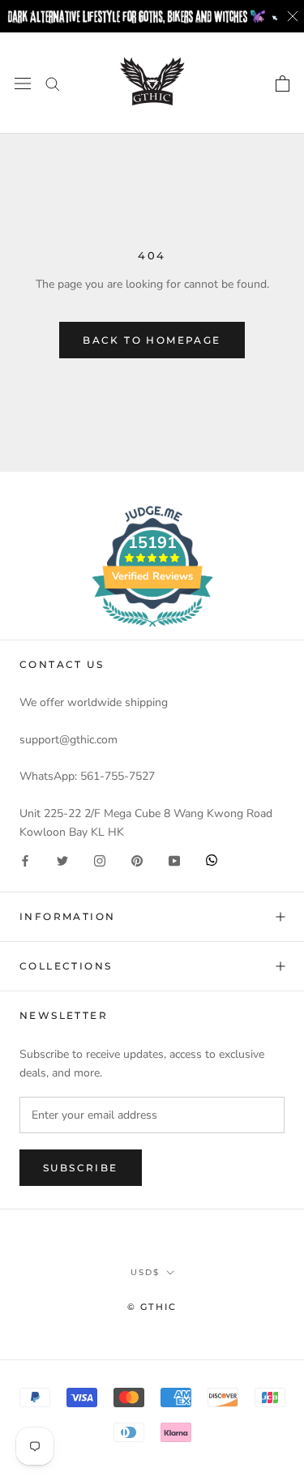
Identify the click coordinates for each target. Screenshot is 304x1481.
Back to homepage (152, 340)
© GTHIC (152, 1306)
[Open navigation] (23, 83)
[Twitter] (62, 859)
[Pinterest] (137, 859)
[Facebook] (25, 859)
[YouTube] (174, 859)
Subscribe (80, 1168)
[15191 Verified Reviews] (152, 630)
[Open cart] (282, 83)
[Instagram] (99, 859)
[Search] (52, 83)
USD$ (145, 1272)
